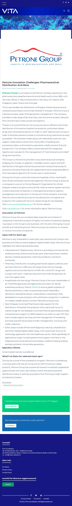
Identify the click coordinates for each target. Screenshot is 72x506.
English (4, 4)
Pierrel (35, 287)
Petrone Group (9, 93)
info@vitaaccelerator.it (12, 455)
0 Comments (31, 88)
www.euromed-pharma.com (20, 204)
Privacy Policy (7, 470)
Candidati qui (12, 406)
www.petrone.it (14, 208)
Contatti (46, 499)
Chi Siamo (5, 467)
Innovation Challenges (13, 385)
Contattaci (11, 425)
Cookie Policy (7, 472)
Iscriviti (8, 484)
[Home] (10, 10)
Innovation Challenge (9, 88)
